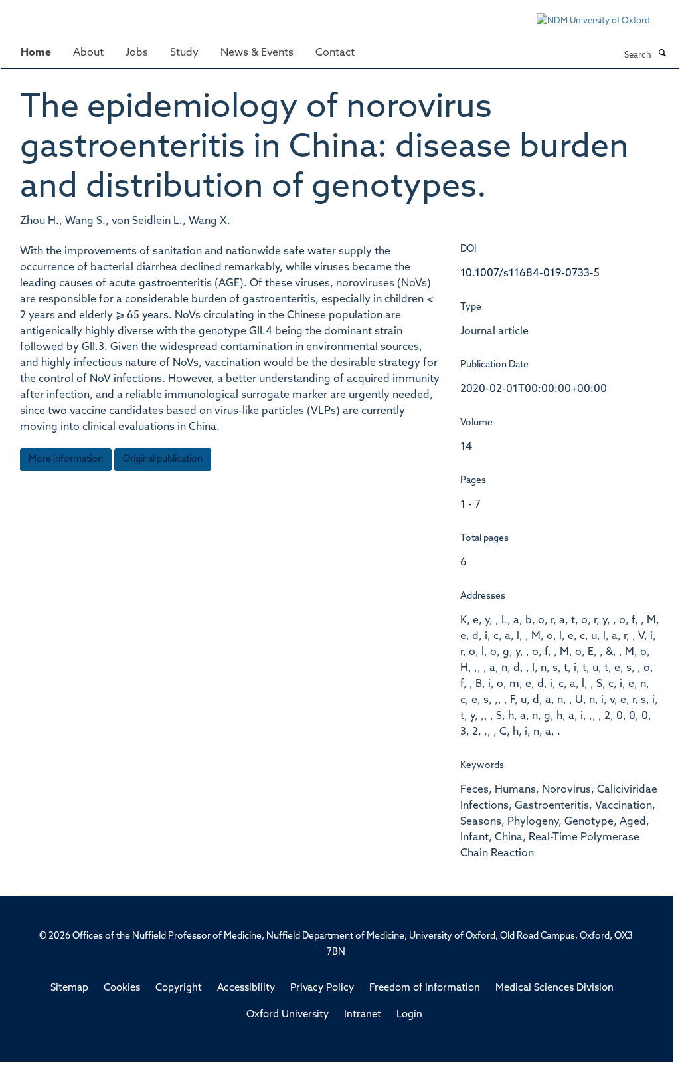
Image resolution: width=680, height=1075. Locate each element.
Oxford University (287, 1015)
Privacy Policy (322, 988)
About (88, 53)
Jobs (137, 53)
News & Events (257, 53)
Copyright (178, 988)
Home (36, 53)
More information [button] (66, 459)
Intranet (362, 1015)
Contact (335, 53)
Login (409, 1015)
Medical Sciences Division (554, 988)
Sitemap (69, 988)
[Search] (662, 54)
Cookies (122, 988)
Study (184, 53)
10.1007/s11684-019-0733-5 (530, 273)
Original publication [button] (163, 459)
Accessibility (246, 988)
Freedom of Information (424, 988)
